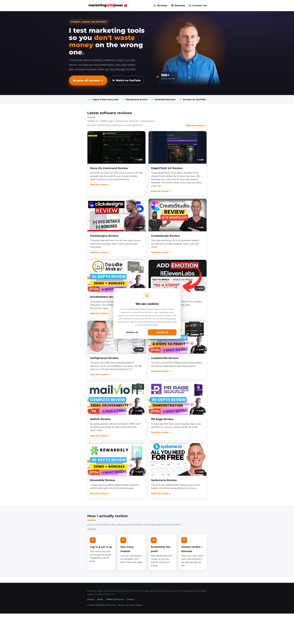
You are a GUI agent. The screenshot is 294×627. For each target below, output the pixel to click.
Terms (100, 599)
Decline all (132, 332)
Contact (130, 599)
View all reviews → (196, 125)
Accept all (162, 332)
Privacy (90, 599)
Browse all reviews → (88, 80)
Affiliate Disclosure (115, 599)
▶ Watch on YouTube (127, 80)
